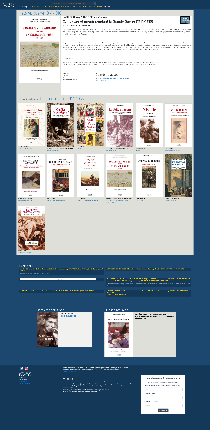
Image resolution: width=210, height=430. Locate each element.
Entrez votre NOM (149, 393)
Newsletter (99, 6)
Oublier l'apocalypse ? (101, 80)
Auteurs (85, 6)
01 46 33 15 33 (23, 381)
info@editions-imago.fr (25, 383)
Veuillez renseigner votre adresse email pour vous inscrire (162, 385)
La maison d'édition (36, 6)
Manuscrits (92, 6)
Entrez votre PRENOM (151, 401)
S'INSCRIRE (163, 410)
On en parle (46, 6)
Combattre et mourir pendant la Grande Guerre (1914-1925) (112, 78)
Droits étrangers (76, 6)
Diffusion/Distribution (64, 6)
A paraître (54, 6)
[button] (23, 7)
